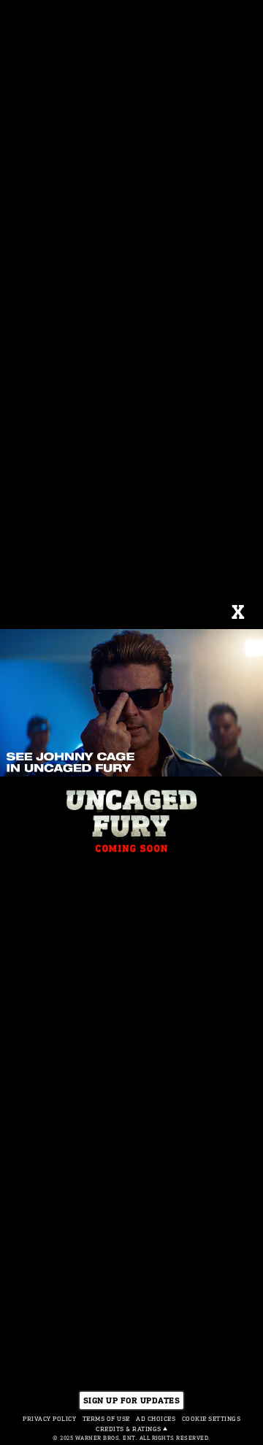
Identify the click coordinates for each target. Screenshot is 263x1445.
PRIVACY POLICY (49, 1418)
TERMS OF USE (106, 1418)
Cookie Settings (211, 1418)
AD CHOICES (155, 1418)
